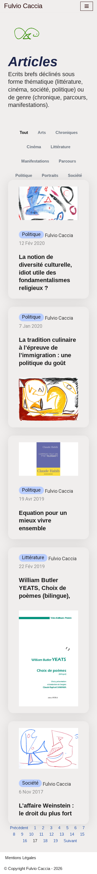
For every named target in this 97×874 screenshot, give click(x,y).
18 (45, 840)
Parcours (67, 161)
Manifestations (35, 161)
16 (25, 840)
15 (82, 834)
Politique (23, 175)
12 (51, 834)
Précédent (19, 827)
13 (62, 834)
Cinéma (34, 146)
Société (75, 175)
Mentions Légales (20, 857)
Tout (24, 132)
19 (55, 840)
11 (41, 834)
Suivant (70, 840)
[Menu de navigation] (86, 6)
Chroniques (67, 132)
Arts (42, 132)
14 (72, 834)
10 (31, 834)
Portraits (50, 175)
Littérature (60, 146)
